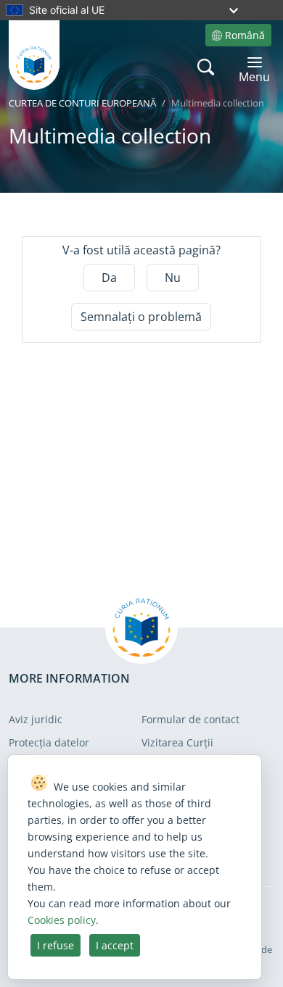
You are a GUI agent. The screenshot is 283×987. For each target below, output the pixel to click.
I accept (115, 945)
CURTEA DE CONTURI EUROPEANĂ (82, 102)
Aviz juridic (35, 719)
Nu (173, 278)
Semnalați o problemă (141, 317)
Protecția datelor (49, 742)
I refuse (55, 945)
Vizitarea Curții (177, 742)
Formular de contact (190, 719)
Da (109, 278)
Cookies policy (62, 920)
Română (245, 35)
